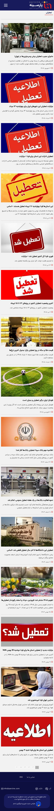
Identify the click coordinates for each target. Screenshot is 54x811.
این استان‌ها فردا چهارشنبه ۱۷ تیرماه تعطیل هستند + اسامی (30, 206)
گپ (50, 789)
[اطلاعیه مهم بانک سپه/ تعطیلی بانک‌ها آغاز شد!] (27, 432)
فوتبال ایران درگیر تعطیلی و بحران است (38, 400)
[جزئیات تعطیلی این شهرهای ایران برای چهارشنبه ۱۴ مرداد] (27, 88)
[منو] (5, 5)
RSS (21, 777)
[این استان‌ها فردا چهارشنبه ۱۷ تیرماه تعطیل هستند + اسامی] (27, 188)
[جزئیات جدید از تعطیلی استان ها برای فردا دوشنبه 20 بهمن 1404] (27, 632)
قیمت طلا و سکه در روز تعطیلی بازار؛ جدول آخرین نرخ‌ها (31, 350)
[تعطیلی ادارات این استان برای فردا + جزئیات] (27, 138)
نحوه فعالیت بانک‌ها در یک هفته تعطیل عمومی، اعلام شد (30, 500)
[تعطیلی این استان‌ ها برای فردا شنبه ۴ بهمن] (27, 731)
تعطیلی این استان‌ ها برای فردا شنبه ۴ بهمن (36, 750)
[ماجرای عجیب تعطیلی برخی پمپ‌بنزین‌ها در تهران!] (27, 38)
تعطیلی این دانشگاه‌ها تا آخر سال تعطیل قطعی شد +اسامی (30, 550)
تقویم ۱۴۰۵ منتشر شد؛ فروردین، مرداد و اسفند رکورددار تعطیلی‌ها (27, 600)
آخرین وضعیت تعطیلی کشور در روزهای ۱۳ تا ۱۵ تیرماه (32, 303)
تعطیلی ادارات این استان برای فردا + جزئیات (36, 156)
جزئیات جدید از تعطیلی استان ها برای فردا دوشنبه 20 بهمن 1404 (28, 650)
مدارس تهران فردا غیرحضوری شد (40, 700)
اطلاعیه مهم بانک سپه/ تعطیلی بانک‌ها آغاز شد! (34, 450)
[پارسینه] (39, 5)
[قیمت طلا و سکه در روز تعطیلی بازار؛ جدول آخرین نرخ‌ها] (27, 332)
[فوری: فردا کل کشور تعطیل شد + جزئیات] (27, 238)
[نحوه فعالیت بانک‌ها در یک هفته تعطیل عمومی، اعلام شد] (27, 482)
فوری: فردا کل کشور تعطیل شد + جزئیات (37, 256)
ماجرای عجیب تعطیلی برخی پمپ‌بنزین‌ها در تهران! (34, 56)
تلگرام (40, 789)
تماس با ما (31, 777)
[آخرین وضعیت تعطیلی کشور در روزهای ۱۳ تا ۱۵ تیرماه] (27, 285)
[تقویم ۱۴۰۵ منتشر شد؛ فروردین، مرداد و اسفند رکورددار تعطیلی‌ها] (27, 582)
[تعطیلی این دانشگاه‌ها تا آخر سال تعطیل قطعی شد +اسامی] (27, 532)
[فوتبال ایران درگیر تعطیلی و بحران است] (27, 382)
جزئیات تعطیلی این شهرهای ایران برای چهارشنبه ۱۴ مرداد (31, 106)
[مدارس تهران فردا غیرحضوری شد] (27, 682)
